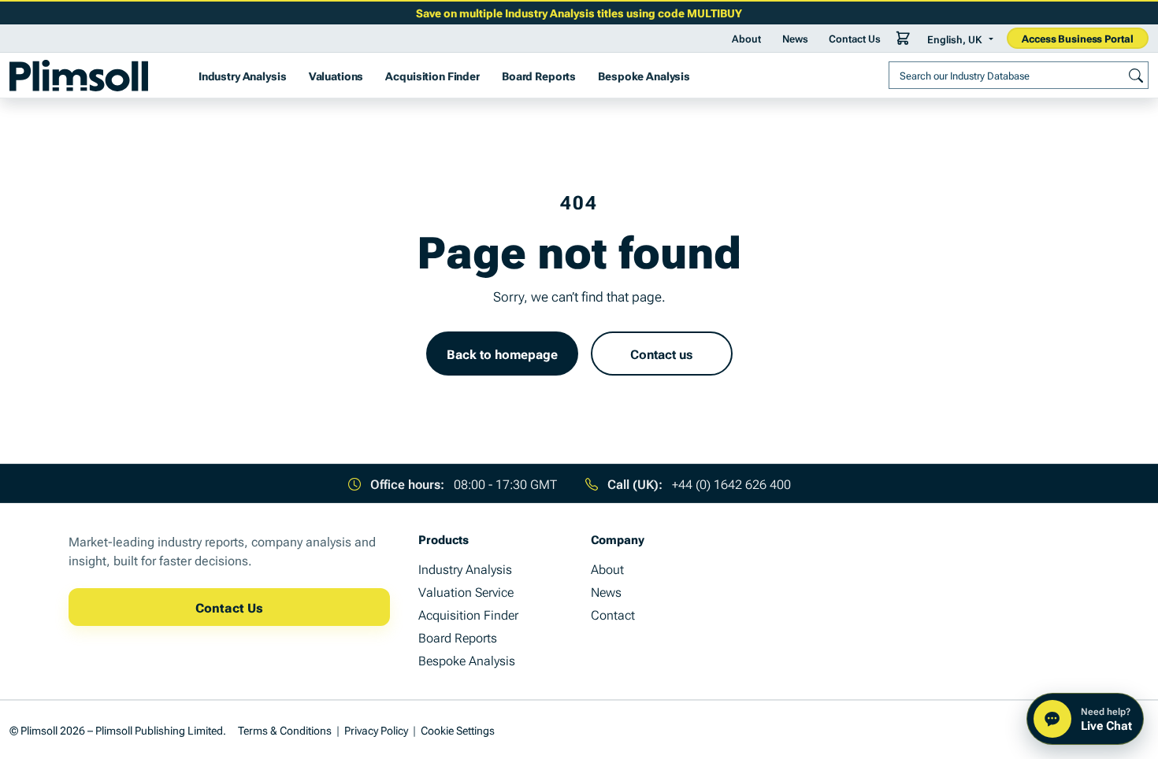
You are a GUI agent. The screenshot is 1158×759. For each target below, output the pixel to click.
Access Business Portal (1077, 38)
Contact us (661, 353)
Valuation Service (466, 591)
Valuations (336, 75)
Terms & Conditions (285, 729)
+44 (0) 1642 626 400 (731, 483)
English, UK (954, 38)
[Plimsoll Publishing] (78, 75)
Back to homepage (502, 353)
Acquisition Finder (432, 75)
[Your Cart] (903, 38)
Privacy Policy (376, 729)
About (746, 38)
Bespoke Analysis (644, 75)
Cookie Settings (458, 729)
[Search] (1136, 75)
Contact (613, 614)
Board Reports (539, 75)
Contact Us (855, 38)
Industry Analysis (243, 75)
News (795, 38)
